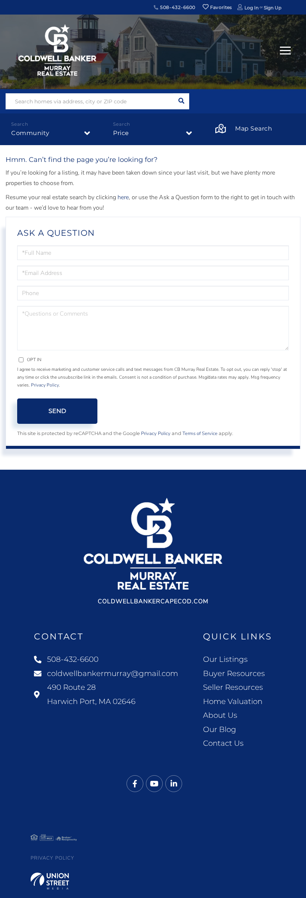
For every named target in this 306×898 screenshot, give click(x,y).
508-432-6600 (177, 7)
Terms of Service (200, 433)
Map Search (253, 128)
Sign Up (272, 7)
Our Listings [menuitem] (225, 659)
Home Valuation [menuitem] (232, 701)
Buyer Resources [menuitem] (234, 673)
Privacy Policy (45, 385)
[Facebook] (135, 784)
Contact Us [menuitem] (223, 743)
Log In (251, 7)
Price (121, 133)
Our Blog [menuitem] (219, 729)
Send (57, 410)
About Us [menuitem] (220, 715)
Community (30, 133)
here (123, 197)
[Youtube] (154, 784)
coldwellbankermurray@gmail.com (112, 673)
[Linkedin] (174, 784)
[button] (181, 101)
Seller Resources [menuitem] (233, 687)
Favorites (220, 7)
